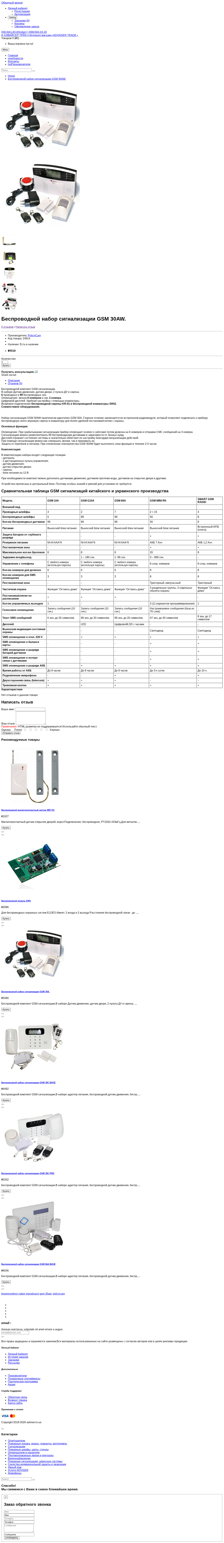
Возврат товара (17, 1400)
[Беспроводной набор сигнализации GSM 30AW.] (42, 157)
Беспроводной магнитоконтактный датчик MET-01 (27, 810)
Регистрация (22, 11)
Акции (11, 1384)
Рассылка (14, 1362)
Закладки (13, 1359)
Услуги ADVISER (18, 1470)
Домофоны (14, 1473)
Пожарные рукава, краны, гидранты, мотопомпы (37, 1443)
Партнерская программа (23, 1381)
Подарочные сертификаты (24, 1378)
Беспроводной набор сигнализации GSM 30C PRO (27, 1173)
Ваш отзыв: (8, 723)
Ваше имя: (7, 709)
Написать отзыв (25, 327)
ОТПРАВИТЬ (11, 1538)
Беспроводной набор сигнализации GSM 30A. (25, 991)
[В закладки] (2, 831)
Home (11, 76)
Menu (5, 49)
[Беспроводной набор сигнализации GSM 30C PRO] (34, 1167)
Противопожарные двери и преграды (31, 1455)
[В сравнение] (2, 834)
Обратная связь (17, 1397)
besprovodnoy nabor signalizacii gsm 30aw (26, 1293)
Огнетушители (16, 1440)
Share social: (9, 374)
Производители (17, 1375)
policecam (59, 1293)
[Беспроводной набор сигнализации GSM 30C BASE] (34, 1076)
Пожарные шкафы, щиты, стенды (28, 1449)
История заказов (18, 1357)
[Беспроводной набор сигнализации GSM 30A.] (34, 985)
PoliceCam (34, 335)
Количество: (8, 358)
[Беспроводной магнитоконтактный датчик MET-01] (34, 803)
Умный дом (14, 1467)
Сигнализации (16, 1446)
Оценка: (6, 729)
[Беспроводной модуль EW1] (34, 894)
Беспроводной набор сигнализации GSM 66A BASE (28, 1264)
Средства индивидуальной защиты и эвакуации (37, 1464)
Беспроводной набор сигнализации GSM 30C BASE (28, 1082)
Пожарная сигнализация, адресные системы (35, 1461)
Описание (14, 380)
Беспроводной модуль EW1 (16, 901)
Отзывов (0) (15, 383)
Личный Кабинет (18, 1354)
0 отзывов (7, 327)
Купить (6, 365)
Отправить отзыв (11, 733)
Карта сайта (15, 1403)
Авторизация (22, 14)
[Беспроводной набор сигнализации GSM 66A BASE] (34, 1257)
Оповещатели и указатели (24, 1452)
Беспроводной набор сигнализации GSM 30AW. (37, 78)
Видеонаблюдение (19, 1458)
